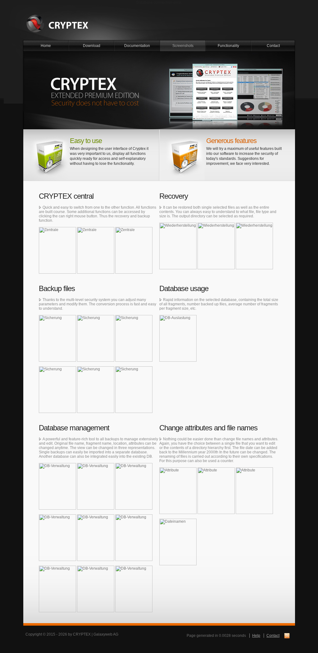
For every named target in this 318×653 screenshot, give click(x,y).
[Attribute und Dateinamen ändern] (178, 469)
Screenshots (182, 46)
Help (256, 635)
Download (91, 46)
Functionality (228, 46)
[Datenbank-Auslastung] (178, 317)
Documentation (137, 46)
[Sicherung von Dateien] (57, 317)
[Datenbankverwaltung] (57, 465)
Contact (273, 46)
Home (46, 46)
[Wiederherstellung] (178, 225)
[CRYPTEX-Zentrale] (57, 229)
